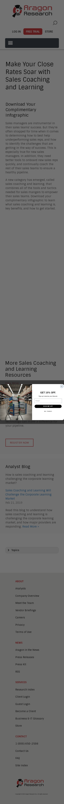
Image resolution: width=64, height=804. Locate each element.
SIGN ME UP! (48, 406)
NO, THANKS (48, 411)
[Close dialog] (61, 386)
